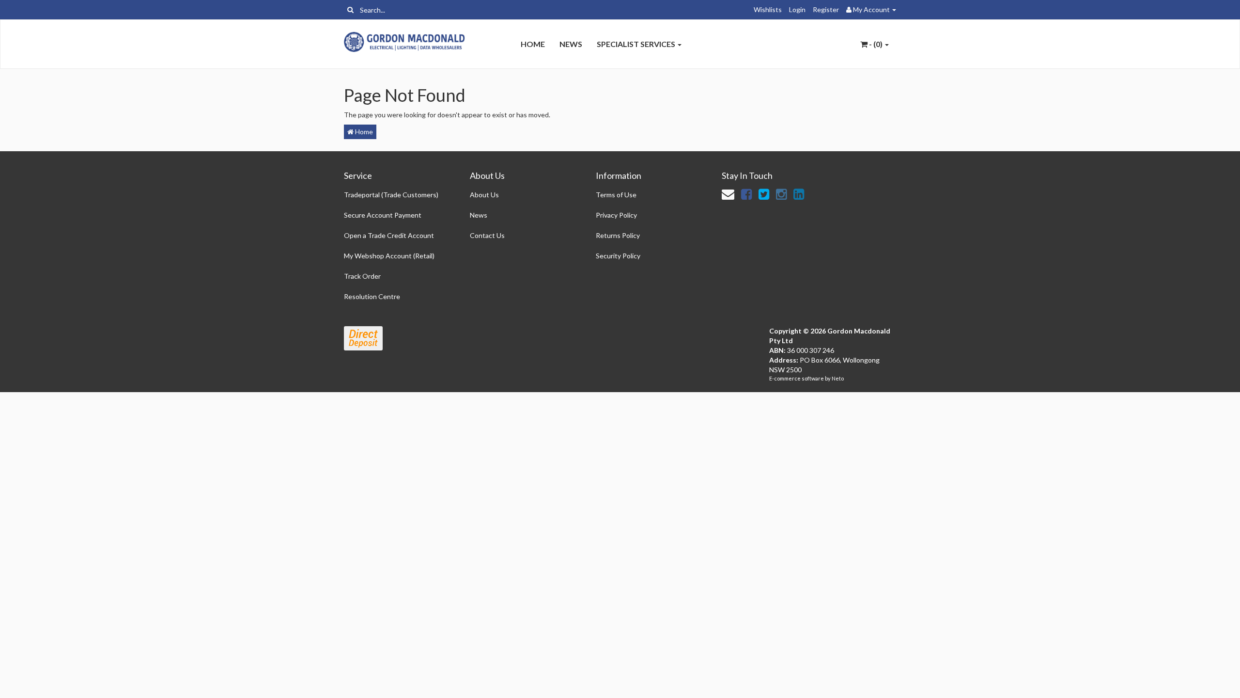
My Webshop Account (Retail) (389, 256)
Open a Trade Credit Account (389, 235)
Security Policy (618, 256)
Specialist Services (637, 43)
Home (533, 43)
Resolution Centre (372, 296)
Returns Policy (618, 235)
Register (826, 9)
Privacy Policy (616, 215)
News (570, 43)
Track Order (362, 276)
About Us (484, 194)
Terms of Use (616, 194)
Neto (838, 378)
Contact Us (487, 235)
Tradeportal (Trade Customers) (391, 194)
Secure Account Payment (382, 215)
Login (797, 9)
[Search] (350, 9)
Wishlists (768, 9)
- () (876, 43)
